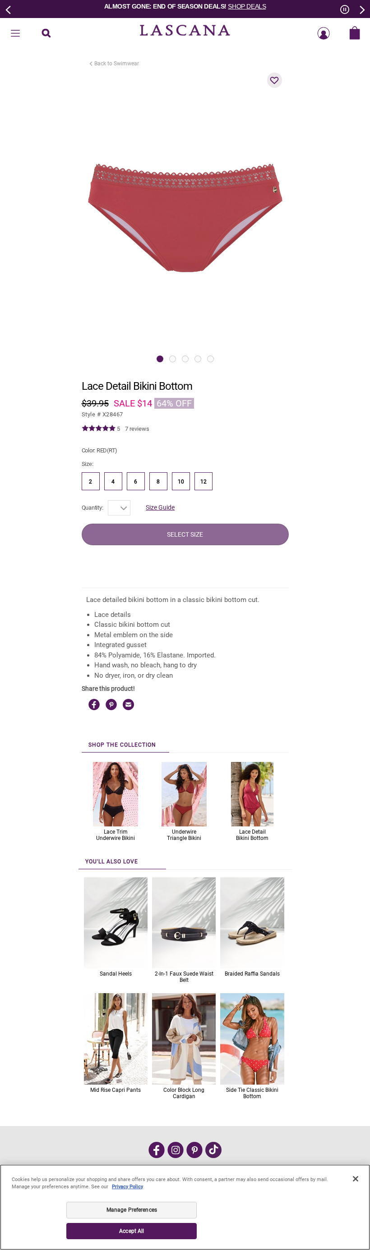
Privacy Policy (127, 1187)
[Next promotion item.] (361, 9)
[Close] (355, 1179)
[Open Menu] (15, 34)
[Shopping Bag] (354, 34)
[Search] (46, 34)
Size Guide (160, 507)
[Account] (323, 34)
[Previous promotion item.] (8, 9)
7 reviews (137, 428)
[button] (274, 80)
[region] (185, 1207)
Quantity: (92, 507)
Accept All (131, 1231)
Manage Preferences (131, 1210)
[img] (99, 428)
